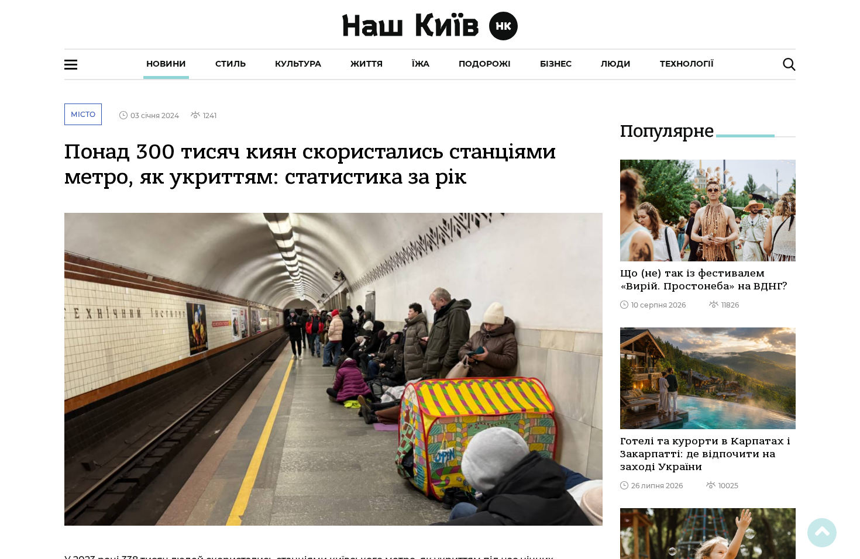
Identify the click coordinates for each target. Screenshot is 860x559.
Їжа (420, 63)
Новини (166, 63)
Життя (366, 63)
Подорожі (485, 63)
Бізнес (556, 63)
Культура (298, 63)
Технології (687, 63)
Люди (616, 63)
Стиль (230, 63)
